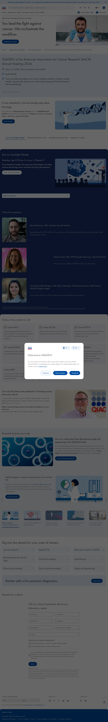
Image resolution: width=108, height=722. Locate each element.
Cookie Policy (42, 366)
